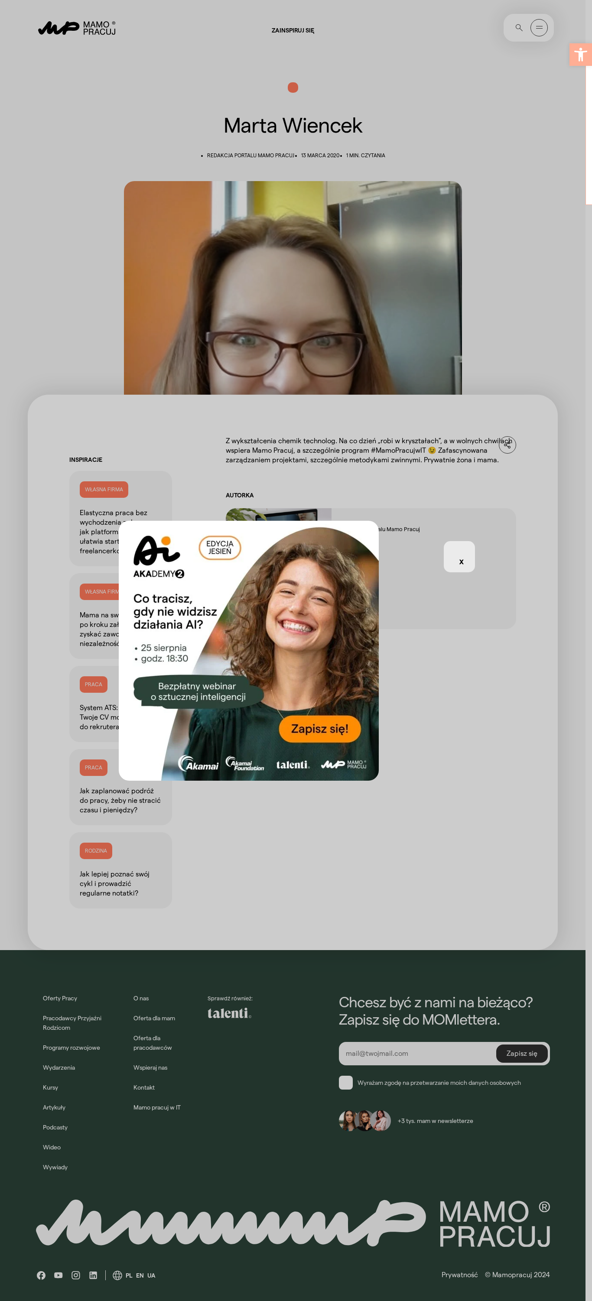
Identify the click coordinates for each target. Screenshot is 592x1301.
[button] (580, 54)
